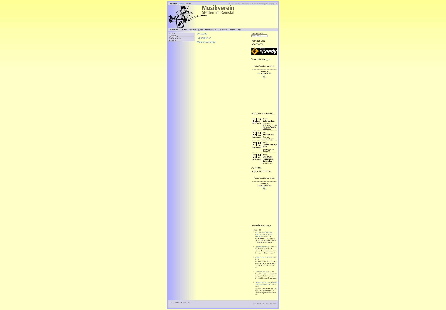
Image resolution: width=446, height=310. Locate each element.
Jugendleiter (204, 37)
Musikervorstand (206, 42)
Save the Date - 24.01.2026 (263, 257)
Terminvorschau (260, 272)
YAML (274, 303)
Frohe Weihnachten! (261, 247)
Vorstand (202, 33)
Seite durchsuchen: (257, 33)
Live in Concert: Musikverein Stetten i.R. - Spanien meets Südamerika (264, 234)
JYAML (267, 303)
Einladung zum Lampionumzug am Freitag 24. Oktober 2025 (266, 283)
